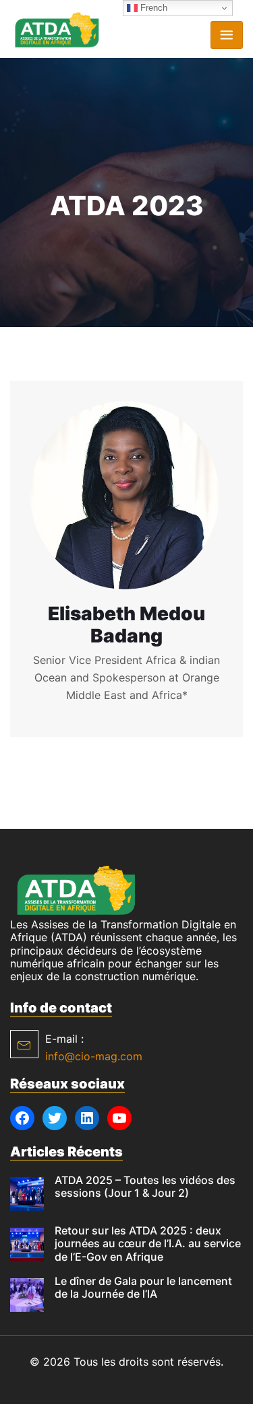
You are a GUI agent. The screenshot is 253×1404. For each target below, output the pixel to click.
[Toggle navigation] (226, 35)
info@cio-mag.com (93, 1056)
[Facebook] (22, 1118)
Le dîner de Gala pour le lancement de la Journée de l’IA (143, 1287)
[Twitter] (55, 1118)
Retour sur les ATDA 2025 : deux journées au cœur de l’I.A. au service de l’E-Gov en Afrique (148, 1243)
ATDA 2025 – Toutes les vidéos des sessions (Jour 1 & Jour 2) (145, 1186)
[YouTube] (119, 1118)
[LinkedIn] (87, 1118)
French (152, 8)
